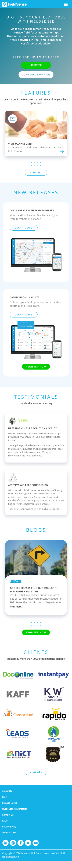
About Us (7, 791)
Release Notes (9, 802)
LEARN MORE (23, 227)
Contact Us (7, 814)
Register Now (36, 366)
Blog (4, 796)
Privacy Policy (9, 826)
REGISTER (36, 65)
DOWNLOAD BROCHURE (36, 74)
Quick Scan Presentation (14, 808)
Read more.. (16, 606)
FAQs (5, 820)
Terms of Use (9, 832)
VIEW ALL (36, 172)
